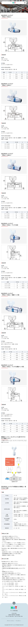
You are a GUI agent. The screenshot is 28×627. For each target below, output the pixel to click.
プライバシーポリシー (11, 620)
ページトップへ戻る (14, 603)
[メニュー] (24, 2)
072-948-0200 (11, 616)
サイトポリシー (18, 620)
